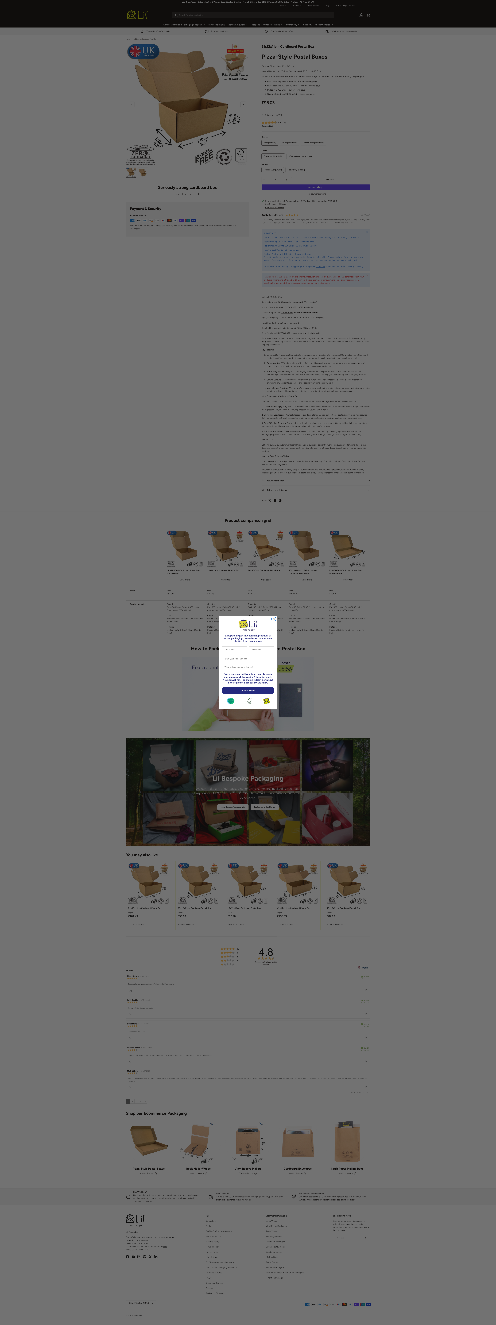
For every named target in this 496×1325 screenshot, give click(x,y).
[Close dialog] (274, 619)
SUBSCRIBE (248, 690)
